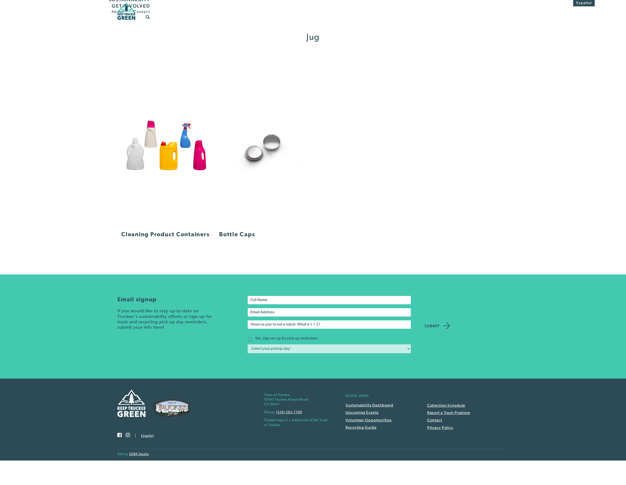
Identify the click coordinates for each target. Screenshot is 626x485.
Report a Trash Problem (448, 413)
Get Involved (131, 6)
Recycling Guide (361, 428)
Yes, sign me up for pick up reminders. (286, 338)
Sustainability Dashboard (369, 405)
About (118, 12)
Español (584, 3)
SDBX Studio (139, 454)
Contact (142, 12)
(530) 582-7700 (289, 412)
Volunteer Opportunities (368, 420)
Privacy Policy (440, 428)
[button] (148, 17)
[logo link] (126, 21)
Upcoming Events (362, 413)
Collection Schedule (446, 406)
